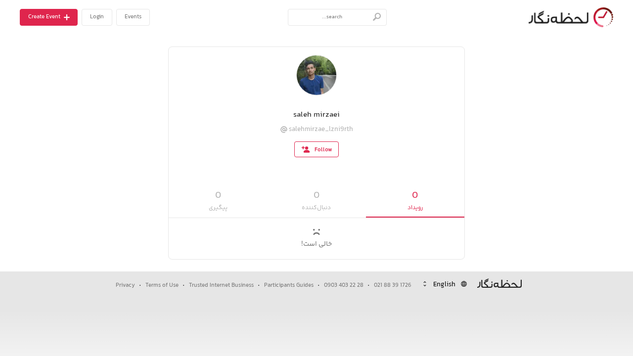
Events (133, 17)
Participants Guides (289, 285)
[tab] (415, 201)
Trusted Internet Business (221, 285)
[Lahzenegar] (568, 17)
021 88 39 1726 (392, 285)
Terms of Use (162, 285)
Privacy (125, 285)
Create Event (44, 17)
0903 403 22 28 (343, 285)
